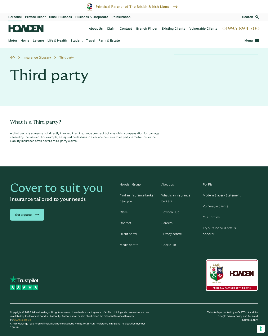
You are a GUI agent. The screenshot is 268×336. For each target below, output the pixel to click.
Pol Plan (208, 184)
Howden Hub (170, 212)
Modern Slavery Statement (222, 195)
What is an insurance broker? (176, 198)
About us (167, 184)
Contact (125, 223)
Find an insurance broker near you (137, 198)
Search (247, 17)
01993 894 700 (241, 28)
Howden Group (130, 184)
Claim (124, 212)
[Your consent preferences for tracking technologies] (261, 329)
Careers (167, 223)
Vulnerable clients (215, 206)
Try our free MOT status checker (219, 231)
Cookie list (168, 245)
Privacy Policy (235, 316)
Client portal (128, 234)
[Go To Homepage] (26, 28)
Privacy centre (171, 234)
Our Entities (211, 217)
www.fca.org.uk (22, 319)
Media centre (129, 245)
